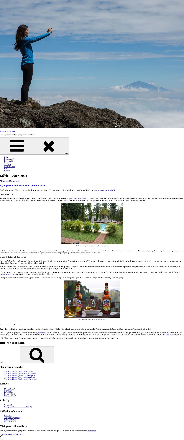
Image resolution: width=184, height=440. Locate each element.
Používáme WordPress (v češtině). (11, 434)
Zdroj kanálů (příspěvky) (12, 418)
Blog (6, 169)
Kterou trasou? (9, 159)
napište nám (92, 431)
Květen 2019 (8, 394)
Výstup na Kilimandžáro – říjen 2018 (16, 407)
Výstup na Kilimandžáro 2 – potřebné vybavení (20, 379)
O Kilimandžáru (9, 167)
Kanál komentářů (10, 420)
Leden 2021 (8, 388)
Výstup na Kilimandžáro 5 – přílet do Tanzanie (20, 373)
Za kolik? (7, 165)
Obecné (6, 405)
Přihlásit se (8, 416)
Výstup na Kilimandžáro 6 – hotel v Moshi (23, 185)
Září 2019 (7, 392)
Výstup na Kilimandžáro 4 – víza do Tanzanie (19, 375)
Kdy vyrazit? (8, 161)
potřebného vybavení (7, 274)
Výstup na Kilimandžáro (8, 131)
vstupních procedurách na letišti (104, 190)
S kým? (6, 163)
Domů (6, 157)
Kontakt (7, 170)
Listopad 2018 (9, 396)
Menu (66, 153)
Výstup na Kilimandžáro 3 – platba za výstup (19, 377)
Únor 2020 (8, 390)
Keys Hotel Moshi (80, 198)
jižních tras (41, 333)
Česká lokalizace (10, 421)
